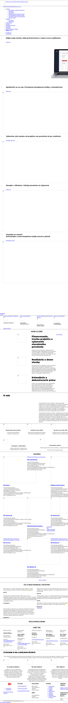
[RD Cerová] (13, 540)
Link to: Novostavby (25, 316)
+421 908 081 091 (7, 641)
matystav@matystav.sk (38, 639)
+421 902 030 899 (10, 3)
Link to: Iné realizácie (59, 316)
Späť (1, 313)
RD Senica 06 (7, 515)
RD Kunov (6, 485)
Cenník (50, 692)
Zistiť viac (8, 91)
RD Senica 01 (55, 542)
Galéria (50, 690)
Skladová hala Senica (57, 485)
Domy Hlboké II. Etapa (52, 697)
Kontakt (51, 693)
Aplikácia (51, 695)
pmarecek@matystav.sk (24, 643)
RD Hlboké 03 (31, 567)
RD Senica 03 (55, 515)
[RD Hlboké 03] (43, 564)
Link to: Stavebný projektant (10, 316)
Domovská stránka (51, 687)
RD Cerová (6, 542)
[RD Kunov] (19, 482)
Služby (50, 688)
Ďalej (3, 313)
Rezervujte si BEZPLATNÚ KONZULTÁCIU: (17, 1)
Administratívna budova (35, 526)
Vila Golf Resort (32, 459)
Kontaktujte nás (10, 140)
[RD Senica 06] (16, 512)
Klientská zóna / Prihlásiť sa (12, 4)
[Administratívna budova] (43, 523)
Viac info (8, 42)
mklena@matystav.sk (9, 640)
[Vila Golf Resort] (36, 457)
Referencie (51, 691)
